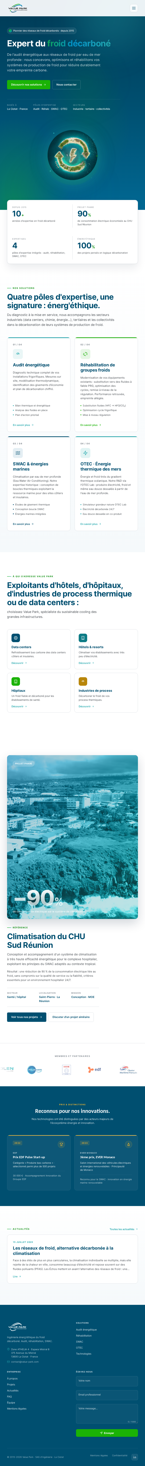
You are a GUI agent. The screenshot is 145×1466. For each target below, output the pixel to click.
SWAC (79, 1341)
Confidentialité (119, 1455)
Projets (11, 1384)
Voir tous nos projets (24, 1017)
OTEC (79, 1347)
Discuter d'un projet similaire (71, 1017)
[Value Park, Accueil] (17, 8)
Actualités (12, 1390)
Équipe (11, 1402)
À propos (12, 1378)
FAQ (9, 1396)
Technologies (83, 1353)
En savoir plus (21, 424)
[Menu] (134, 8)
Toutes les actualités (122, 1229)
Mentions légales (16, 1408)
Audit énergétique (86, 1329)
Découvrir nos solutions (26, 84)
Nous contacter (66, 84)
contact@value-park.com (25, 1361)
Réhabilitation (84, 1335)
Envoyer (109, 1432)
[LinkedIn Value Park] (135, 1457)
